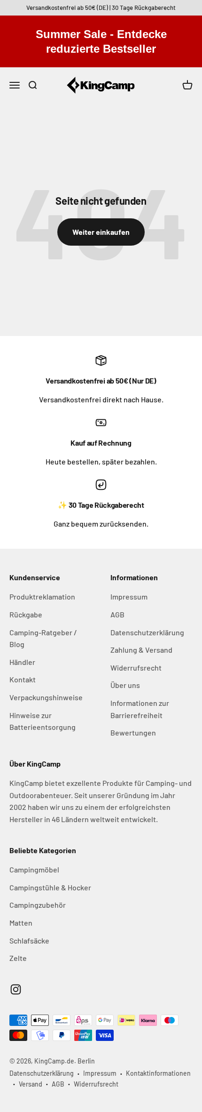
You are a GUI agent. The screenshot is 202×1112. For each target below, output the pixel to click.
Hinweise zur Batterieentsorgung (42, 721)
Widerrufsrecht (136, 667)
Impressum (129, 596)
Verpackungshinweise (46, 697)
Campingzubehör (37, 904)
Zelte (18, 957)
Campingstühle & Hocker (50, 887)
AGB (117, 614)
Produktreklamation (42, 596)
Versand (30, 1084)
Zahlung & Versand (141, 649)
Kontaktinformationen (158, 1073)
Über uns (125, 684)
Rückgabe (25, 614)
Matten (20, 922)
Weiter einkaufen (101, 231)
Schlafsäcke (29, 940)
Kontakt (22, 679)
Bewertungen (133, 732)
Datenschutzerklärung (147, 632)
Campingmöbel (34, 869)
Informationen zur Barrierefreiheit (139, 709)
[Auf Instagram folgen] (15, 989)
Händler (22, 661)
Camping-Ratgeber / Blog (43, 638)
